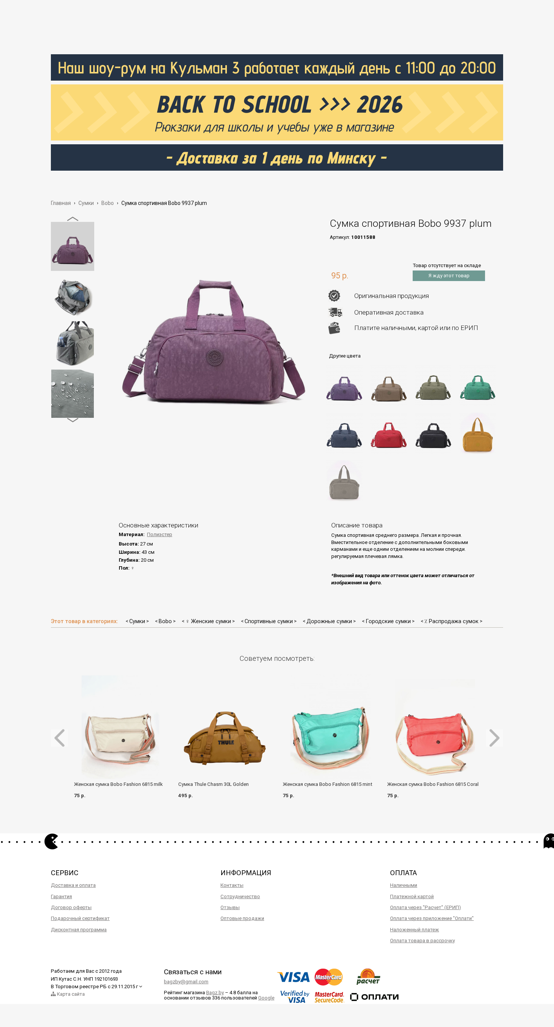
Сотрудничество (240, 896)
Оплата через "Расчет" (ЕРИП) (425, 907)
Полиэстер (159, 534)
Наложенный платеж (414, 929)
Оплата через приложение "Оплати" (432, 918)
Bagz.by (215, 992)
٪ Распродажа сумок (451, 621)
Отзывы (230, 907)
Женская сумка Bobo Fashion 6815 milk (118, 784)
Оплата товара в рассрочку (422, 940)
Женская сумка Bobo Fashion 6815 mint (327, 784)
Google (266, 998)
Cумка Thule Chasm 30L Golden (213, 784)
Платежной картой (412, 896)
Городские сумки (388, 621)
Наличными (403, 885)
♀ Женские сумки (208, 621)
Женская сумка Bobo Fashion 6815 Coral (433, 784)
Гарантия (61, 896)
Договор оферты (71, 907)
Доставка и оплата (73, 885)
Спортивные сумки (269, 621)
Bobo (165, 621)
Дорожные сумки (329, 621)
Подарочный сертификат (80, 918)
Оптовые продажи (242, 918)
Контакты (231, 885)
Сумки (137, 621)
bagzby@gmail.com (186, 981)
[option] (72, 246)
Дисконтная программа (79, 929)
